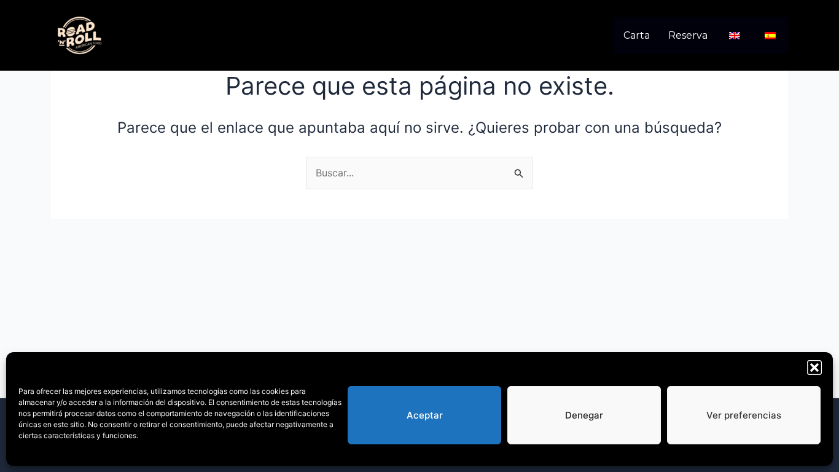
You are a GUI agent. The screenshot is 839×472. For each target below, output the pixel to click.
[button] (814, 367)
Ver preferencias (743, 415)
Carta (636, 35)
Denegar (584, 415)
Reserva (688, 35)
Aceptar (425, 415)
